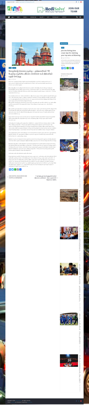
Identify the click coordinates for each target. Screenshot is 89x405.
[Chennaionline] (8, 17)
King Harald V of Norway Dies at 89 (26, 2)
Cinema (25, 17)
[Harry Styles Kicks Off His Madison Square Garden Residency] (69, 373)
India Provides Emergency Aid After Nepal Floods (80, 90)
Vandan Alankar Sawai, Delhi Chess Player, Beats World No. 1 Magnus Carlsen (80, 283)
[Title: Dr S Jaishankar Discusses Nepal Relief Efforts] (69, 244)
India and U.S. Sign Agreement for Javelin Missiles (80, 203)
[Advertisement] (44, 32)
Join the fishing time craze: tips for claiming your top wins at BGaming (70, 52)
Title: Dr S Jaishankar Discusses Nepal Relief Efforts (80, 240)
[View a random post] (80, 17)
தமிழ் (12, 17)
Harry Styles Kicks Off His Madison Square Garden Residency (80, 369)
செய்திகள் (14, 67)
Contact (64, 17)
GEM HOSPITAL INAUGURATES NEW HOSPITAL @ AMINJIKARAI (18, 177)
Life (48, 17)
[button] (14, 17)
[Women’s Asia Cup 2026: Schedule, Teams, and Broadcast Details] (69, 333)
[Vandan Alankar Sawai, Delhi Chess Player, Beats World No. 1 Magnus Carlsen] (69, 287)
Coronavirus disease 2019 (66, 74)
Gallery (42, 17)
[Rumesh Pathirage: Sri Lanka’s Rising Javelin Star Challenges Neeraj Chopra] (69, 163)
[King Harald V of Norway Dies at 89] (69, 125)
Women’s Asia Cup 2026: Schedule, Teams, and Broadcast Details (80, 329)
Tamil (10, 67)
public (63, 47)
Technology (55, 17)
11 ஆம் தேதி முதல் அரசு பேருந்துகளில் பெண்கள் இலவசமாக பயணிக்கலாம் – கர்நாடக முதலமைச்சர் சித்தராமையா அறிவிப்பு (45, 178)
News (18, 17)
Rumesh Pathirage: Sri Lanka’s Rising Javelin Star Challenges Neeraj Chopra (80, 159)
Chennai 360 (33, 17)
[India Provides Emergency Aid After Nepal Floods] (69, 94)
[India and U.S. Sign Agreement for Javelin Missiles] (69, 207)
